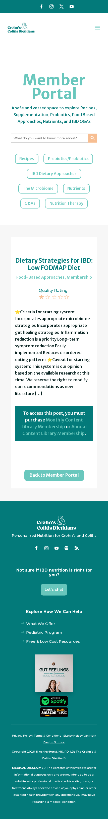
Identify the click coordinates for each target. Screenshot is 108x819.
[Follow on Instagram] (51, 6)
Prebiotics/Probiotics (68, 158)
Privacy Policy (22, 735)
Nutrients (76, 188)
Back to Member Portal (54, 475)
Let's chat (54, 589)
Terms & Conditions (47, 735)
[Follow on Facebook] (41, 6)
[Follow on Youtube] (72, 6)
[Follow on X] (62, 6)
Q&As (30, 203)
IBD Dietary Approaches (54, 173)
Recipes (26, 158)
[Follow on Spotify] (67, 548)
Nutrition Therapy (66, 203)
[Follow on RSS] (77, 548)
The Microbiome (38, 188)
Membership (79, 277)
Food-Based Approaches (40, 277)
